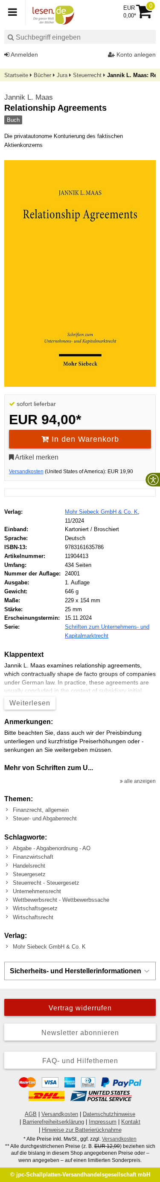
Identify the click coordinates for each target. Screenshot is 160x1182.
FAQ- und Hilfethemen (80, 1060)
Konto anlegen (135, 55)
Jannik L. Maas (28, 97)
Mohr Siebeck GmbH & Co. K (101, 512)
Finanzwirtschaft (33, 857)
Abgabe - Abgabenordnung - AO (51, 848)
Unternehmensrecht (37, 891)
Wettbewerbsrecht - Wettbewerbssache (61, 900)
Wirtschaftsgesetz (35, 908)
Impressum (102, 1122)
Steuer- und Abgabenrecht (45, 818)
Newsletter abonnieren (80, 1032)
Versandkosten (26, 472)
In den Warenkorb (84, 439)
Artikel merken (36, 457)
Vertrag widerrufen (80, 1008)
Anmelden (23, 55)
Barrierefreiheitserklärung (53, 1122)
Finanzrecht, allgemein (41, 810)
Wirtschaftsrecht (33, 917)
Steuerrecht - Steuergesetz (46, 883)
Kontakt (130, 1122)
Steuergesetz (29, 874)
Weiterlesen (29, 703)
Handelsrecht (29, 866)
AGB (31, 1114)
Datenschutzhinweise (109, 1114)
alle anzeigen (139, 781)
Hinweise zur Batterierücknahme (82, 1130)
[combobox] (80, 37)
